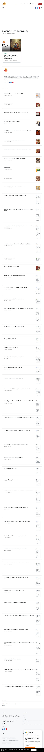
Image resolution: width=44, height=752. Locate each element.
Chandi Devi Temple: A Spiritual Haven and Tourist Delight (14, 535)
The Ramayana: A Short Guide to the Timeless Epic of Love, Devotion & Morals (19, 490)
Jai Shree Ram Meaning (8, 103)
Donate (39, 3)
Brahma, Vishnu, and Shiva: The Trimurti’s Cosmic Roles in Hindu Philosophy (18, 563)
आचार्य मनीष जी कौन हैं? (7, 167)
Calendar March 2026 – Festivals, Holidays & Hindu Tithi (14, 139)
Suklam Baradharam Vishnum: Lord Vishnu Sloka (13, 367)
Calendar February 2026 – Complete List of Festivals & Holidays (16, 112)
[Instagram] (37, 8)
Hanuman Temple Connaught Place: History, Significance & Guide (16, 507)
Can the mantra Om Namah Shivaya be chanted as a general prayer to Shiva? (19, 686)
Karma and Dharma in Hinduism (10, 338)
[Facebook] (35, 8)
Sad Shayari (21, 3)
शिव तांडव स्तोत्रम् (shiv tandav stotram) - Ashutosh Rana (14, 93)
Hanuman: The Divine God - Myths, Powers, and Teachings (15, 195)
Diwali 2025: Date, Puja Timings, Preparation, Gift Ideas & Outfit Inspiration (18, 130)
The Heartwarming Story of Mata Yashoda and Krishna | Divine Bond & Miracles (19, 417)
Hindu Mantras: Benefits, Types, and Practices (12, 659)
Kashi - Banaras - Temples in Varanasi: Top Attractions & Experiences (17, 521)
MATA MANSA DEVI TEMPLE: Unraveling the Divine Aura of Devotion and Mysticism (19, 669)
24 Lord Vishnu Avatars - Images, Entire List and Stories (14, 275)
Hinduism (5, 740)
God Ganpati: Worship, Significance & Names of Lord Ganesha (11, 57)
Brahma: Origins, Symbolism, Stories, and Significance (14, 356)
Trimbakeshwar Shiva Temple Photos (11, 347)
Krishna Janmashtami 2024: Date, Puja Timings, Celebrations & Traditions (18, 388)
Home (3, 33)
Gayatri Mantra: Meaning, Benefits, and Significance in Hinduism (16, 629)
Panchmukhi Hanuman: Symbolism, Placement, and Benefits (15, 186)
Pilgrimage (12, 738)
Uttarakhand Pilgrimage (13, 740)
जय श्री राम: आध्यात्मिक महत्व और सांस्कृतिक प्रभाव (11, 266)
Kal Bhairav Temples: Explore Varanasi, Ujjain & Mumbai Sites (15, 548)
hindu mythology (6, 742)
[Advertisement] (22, 18)
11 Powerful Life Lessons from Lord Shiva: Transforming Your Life (16, 577)
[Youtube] (39, 8)
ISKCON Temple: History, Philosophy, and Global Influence (14, 479)
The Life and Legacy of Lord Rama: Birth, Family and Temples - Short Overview (19, 615)
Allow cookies (39, 749)
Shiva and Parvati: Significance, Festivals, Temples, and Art (15, 158)
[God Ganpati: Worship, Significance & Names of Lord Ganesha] (11, 45)
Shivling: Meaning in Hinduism (9, 258)
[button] (4, 8)
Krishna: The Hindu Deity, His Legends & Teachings (13, 378)
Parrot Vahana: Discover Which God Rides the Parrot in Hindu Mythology (17, 243)
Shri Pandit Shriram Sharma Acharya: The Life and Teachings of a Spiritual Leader (19, 308)
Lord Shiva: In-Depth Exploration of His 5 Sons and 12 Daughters (16, 444)
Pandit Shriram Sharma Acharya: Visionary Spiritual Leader (15, 602)
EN (30, 3)
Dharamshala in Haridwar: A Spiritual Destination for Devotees (15, 287)
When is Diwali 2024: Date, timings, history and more (14, 590)
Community (26, 3)
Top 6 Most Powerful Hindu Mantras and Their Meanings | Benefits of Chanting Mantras (18, 210)
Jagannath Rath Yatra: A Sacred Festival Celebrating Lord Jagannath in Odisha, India (19, 643)
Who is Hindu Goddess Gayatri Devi (10, 468)
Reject (34, 749)
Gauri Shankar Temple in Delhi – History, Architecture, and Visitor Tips (17, 430)
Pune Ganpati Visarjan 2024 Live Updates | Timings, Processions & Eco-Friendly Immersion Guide (19, 226)
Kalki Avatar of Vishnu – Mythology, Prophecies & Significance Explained (17, 176)
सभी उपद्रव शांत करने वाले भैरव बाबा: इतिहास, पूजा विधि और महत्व (13, 457)
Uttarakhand (5, 738)
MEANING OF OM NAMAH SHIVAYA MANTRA (12, 121)
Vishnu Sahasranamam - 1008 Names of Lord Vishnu (14, 299)
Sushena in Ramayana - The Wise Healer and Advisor (14, 326)
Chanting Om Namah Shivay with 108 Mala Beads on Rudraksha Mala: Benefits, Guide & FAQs (19, 401)
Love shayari (16, 3)
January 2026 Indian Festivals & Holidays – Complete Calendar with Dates (18, 149)
